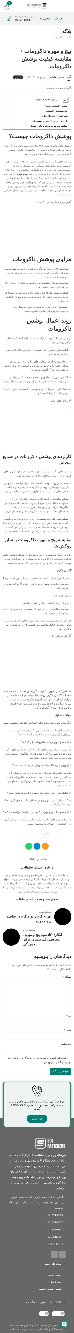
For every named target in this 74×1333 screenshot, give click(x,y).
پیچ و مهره (22, 174)
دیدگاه (67, 976)
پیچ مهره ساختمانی (34, 1177)
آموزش (58, 37)
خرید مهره (26, 1166)
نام (68, 1015)
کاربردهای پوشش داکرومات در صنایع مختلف (49, 121)
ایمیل (67, 1029)
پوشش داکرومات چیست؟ (56, 106)
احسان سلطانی (57, 77)
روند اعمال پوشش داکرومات (54, 116)
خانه (69, 37)
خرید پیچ (38, 1166)
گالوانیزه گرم (64, 570)
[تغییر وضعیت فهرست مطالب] (64, 100)
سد (15, 268)
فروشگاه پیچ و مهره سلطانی (50, 1155)
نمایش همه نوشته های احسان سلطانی (37, 899)
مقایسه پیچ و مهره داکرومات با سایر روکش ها (49, 126)
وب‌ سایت (66, 1043)
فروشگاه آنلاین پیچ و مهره (39, 1160)
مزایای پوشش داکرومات (56, 111)
